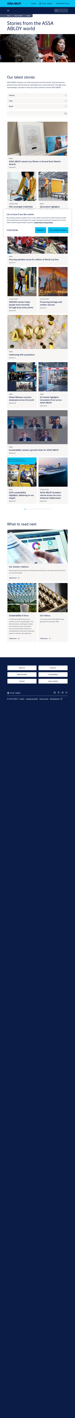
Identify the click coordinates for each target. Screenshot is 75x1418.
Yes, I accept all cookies (58, 230)
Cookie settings (12, 230)
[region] (37, 222)
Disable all (40, 230)
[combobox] (61, 11)
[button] (37, 95)
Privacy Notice (48, 222)
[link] (33, 4)
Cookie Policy (38, 222)
